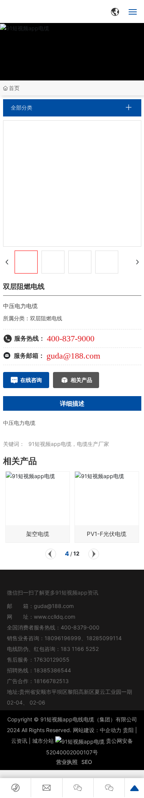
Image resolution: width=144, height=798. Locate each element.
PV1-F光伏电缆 (106, 533)
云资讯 (19, 740)
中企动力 (110, 730)
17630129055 (52, 659)
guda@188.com (73, 355)
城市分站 (43, 740)
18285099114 (104, 638)
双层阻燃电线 (46, 318)
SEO (86, 762)
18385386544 (52, 670)
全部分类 (21, 108)
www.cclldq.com (54, 616)
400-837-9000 (70, 338)
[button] (50, 554)
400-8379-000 (80, 627)
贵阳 (128, 730)
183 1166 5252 (80, 649)
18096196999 (63, 638)
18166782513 (52, 681)
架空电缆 (37, 533)
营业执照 (67, 762)
